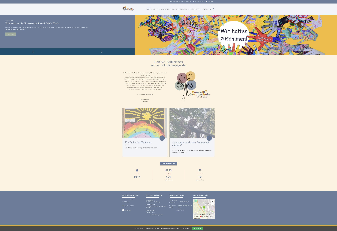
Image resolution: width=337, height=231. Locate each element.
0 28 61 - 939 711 (129, 205)
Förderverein (195, 9)
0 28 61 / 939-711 (199, 1)
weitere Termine (180, 210)
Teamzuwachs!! (150, 212)
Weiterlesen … (185, 228)
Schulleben (166, 9)
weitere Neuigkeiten (168, 163)
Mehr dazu (10, 34)
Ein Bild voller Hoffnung (138, 142)
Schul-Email (210, 1)
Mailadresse (127, 210)
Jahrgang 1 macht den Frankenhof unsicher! (156, 207)
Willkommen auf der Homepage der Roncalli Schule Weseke (32, 23)
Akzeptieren (197, 228)
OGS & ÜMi (176, 9)
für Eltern (184, 9)
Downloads (206, 9)
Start (149, 9)
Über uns (156, 9)
